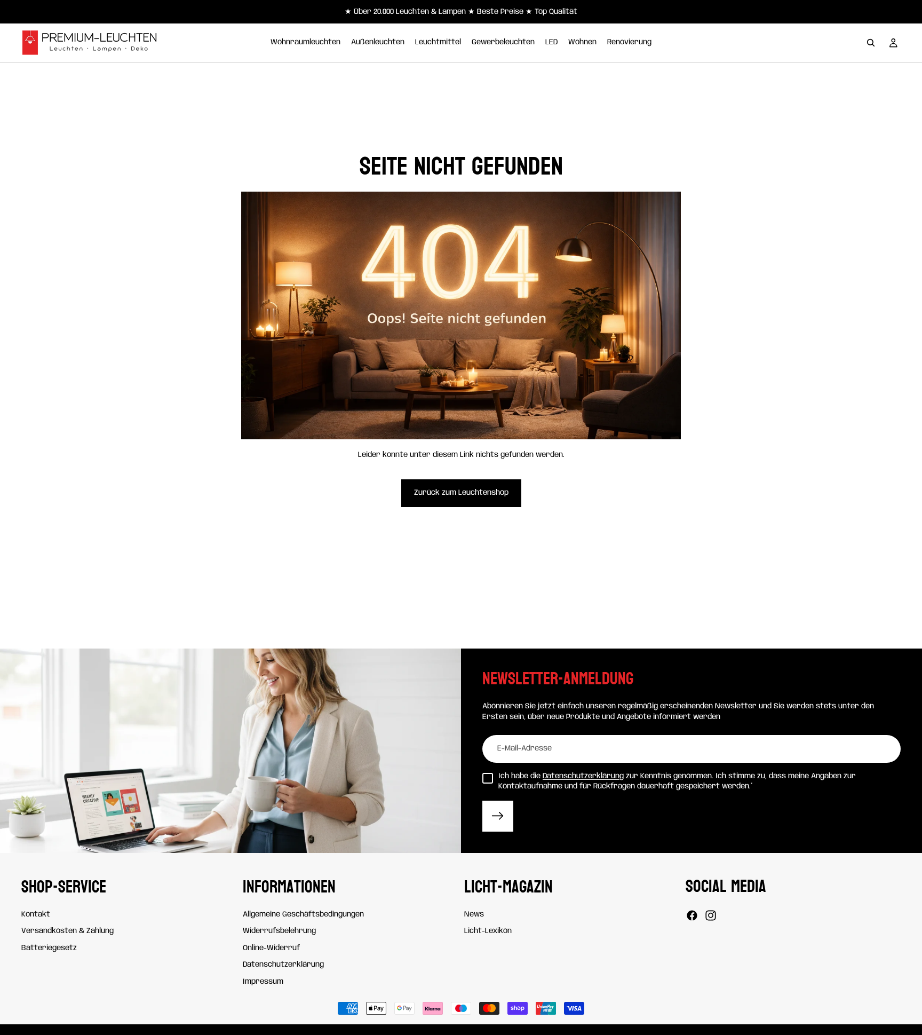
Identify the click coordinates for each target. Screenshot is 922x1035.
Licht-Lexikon (488, 931)
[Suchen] (871, 42)
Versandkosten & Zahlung (67, 931)
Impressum (263, 981)
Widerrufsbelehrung (279, 931)
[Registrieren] (497, 816)
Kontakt (35, 914)
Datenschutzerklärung (583, 776)
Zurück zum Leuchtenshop (461, 492)
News (474, 914)
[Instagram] (710, 915)
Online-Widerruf (271, 948)
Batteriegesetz (49, 948)
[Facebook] (692, 915)
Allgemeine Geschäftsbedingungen (303, 914)
